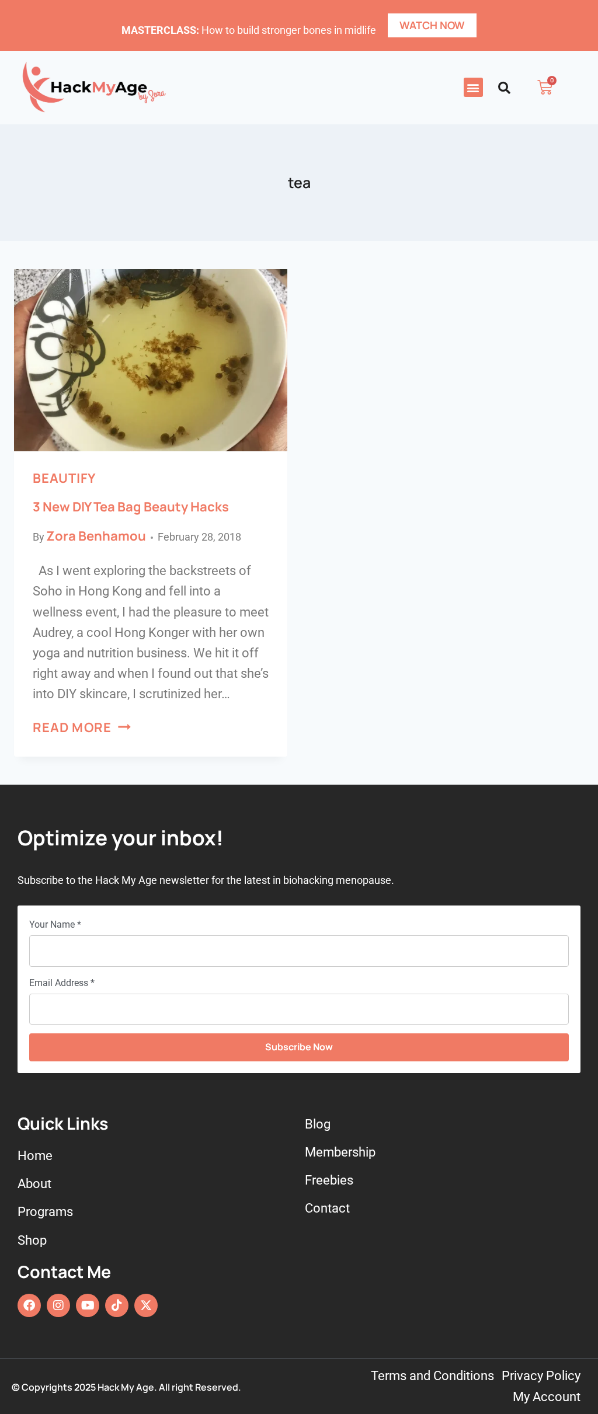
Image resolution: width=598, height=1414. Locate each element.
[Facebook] (29, 1305)
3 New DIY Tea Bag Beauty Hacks (131, 507)
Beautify (64, 478)
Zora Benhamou (96, 536)
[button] (473, 87)
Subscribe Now (299, 1046)
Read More (82, 727)
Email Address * (62, 982)
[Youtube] (87, 1305)
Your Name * (55, 924)
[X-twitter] (146, 1305)
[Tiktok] (116, 1305)
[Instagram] (58, 1305)
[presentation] (150, 360)
